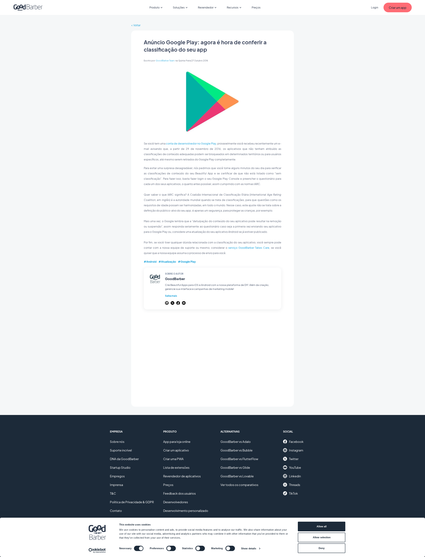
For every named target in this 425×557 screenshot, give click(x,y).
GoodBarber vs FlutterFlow (239, 459)
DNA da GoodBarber (124, 459)
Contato (116, 511)
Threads (294, 485)
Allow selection (322, 537)
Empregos (117, 476)
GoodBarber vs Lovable (237, 476)
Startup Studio (120, 467)
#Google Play (187, 261)
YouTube (295, 467)
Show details (248, 548)
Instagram (296, 450)
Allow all (322, 526)
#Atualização (167, 261)
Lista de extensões (176, 467)
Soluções (179, 7)
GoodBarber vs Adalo (235, 442)
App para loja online (176, 442)
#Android (150, 261)
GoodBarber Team (165, 60)
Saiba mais (171, 295)
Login (374, 7)
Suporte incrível (121, 450)
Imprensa (116, 485)
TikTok (293, 493)
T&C (113, 493)
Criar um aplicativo (176, 450)
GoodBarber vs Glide (235, 467)
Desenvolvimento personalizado (185, 511)
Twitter (293, 459)
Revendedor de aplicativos (182, 476)
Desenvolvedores (175, 502)
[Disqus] (212, 356)
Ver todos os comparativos (239, 485)
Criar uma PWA (173, 459)
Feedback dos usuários (179, 493)
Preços (256, 7)
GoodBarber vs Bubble (236, 450)
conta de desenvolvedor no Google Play (191, 143)
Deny (322, 548)
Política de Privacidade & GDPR (132, 502)
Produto (154, 7)
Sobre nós (117, 442)
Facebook (296, 442)
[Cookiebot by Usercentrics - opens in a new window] (97, 550)
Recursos (232, 7)
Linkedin (295, 476)
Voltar (136, 25)
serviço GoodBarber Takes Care (248, 247)
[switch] (171, 548)
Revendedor (205, 7)
